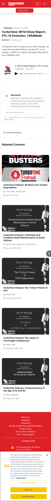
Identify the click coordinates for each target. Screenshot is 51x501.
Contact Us (25, 423)
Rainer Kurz (21, 191)
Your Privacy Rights (25, 434)
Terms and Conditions (25, 431)
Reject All (28, 490)
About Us (25, 417)
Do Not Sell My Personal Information (25, 426)
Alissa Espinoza (12, 394)
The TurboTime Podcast (12, 132)
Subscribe (38, 112)
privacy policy (8, 119)
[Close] (47, 455)
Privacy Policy (25, 428)
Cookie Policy (21, 478)
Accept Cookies (28, 496)
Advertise (25, 420)
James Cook (10, 294)
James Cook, (11, 244)
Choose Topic (23, 10)
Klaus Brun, (10, 191)
